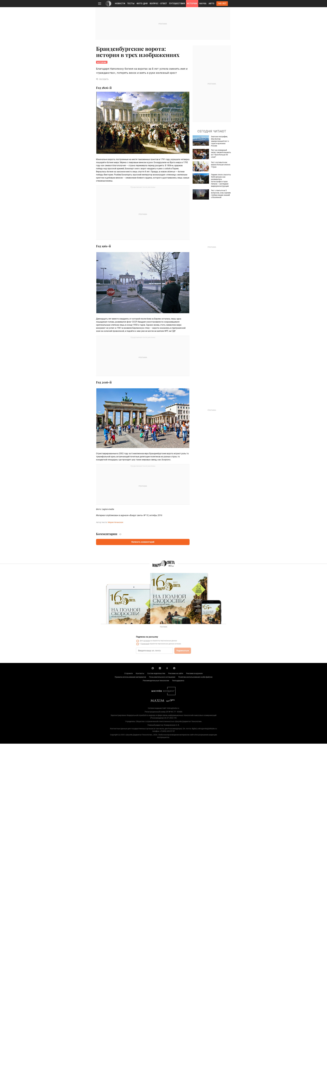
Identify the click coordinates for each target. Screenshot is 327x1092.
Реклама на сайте (175, 673)
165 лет (222, 3)
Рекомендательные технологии (156, 681)
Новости (120, 3)
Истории (192, 3)
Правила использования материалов (130, 677)
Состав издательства (156, 673)
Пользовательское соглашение (162, 677)
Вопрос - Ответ (158, 3)
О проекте (128, 673)
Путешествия (177, 3)
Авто (211, 3)
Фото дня (142, 3)
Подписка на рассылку (147, 637)
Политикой (145, 644)
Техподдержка (178, 681)
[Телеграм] (174, 668)
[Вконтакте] (160, 668)
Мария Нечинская (115, 522)
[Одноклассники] (167, 668)
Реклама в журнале (194, 673)
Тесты (131, 3)
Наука (203, 3)
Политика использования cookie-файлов (195, 677)
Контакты (140, 673)
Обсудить (104, 79)
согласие (146, 641)
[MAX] (153, 668)
